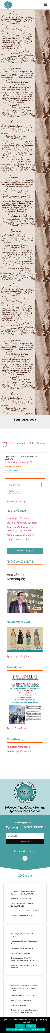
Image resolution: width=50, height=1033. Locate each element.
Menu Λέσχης (26, 550)
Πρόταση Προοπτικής (18, 1005)
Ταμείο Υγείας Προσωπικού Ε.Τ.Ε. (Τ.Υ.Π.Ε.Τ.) (23, 935)
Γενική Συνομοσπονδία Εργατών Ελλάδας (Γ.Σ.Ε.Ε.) (22, 905)
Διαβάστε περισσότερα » (14, 467)
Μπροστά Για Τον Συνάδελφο (21, 1000)
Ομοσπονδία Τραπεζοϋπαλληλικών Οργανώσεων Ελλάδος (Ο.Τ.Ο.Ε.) (23, 893)
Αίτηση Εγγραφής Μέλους (20, 535)
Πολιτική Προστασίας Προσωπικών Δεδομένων (25, 1029)
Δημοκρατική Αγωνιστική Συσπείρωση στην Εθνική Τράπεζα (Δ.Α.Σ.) (24, 1011)
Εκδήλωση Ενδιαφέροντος (20, 751)
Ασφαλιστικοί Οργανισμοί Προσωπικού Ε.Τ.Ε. (24, 942)
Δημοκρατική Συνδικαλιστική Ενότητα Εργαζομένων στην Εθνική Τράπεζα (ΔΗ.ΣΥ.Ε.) (24, 988)
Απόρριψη (31, 1026)
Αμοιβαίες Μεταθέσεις (18, 747)
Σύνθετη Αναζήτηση (17, 501)
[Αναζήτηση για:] (24, 484)
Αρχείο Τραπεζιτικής (17, 728)
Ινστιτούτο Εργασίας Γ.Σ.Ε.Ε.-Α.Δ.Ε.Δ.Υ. (25, 911)
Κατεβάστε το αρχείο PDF (19, 462)
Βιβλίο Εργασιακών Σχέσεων (22, 522)
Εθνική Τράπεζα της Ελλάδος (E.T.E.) (24, 948)
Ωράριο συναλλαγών (18, 539)
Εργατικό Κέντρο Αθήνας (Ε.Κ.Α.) (22, 916)
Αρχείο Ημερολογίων (18, 656)
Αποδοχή (20, 1026)
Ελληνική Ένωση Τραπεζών (20, 953)
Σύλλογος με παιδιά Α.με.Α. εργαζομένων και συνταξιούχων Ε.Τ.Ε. (24, 959)
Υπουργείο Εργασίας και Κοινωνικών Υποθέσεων (24, 966)
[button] (45, 5)
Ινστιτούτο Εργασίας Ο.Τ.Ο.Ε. (21, 899)
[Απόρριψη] (46, 1025)
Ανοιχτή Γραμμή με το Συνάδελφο (22, 995)
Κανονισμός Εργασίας (18, 518)
